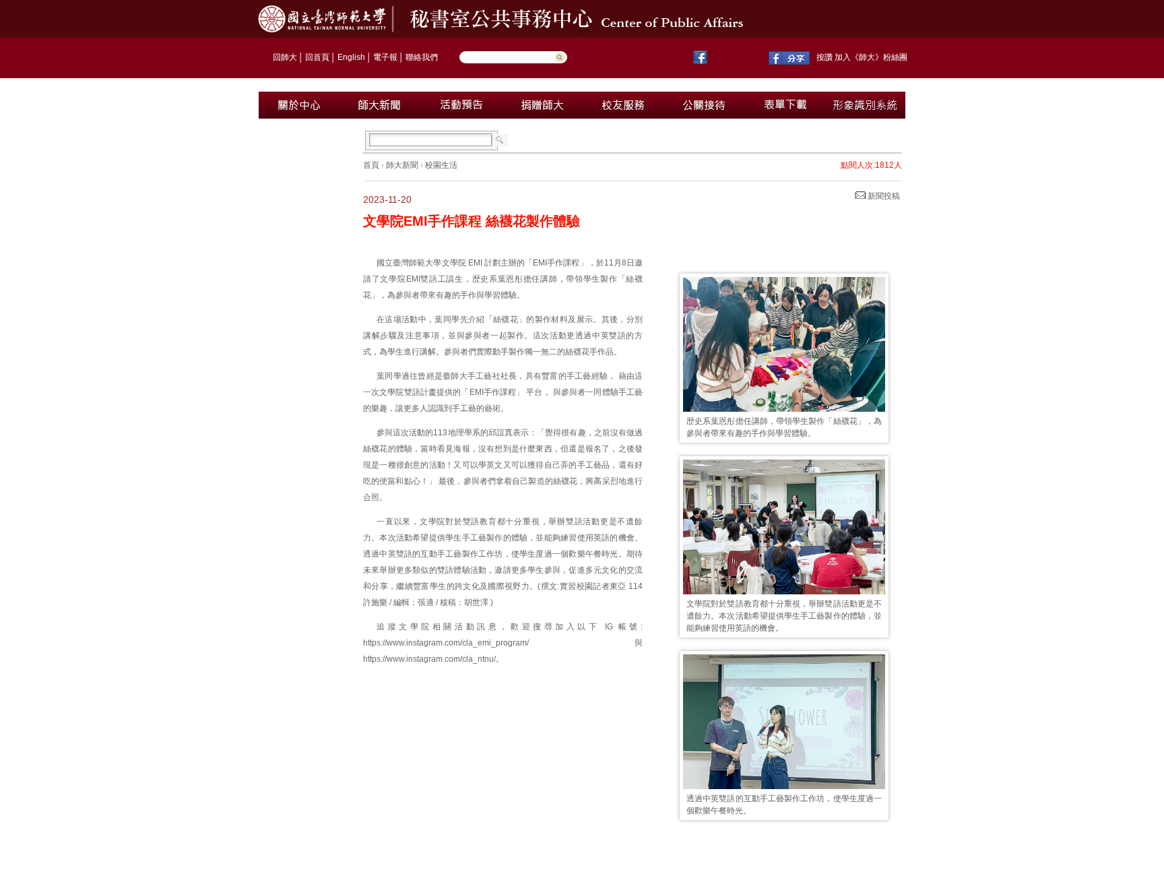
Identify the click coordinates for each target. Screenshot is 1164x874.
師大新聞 (402, 165)
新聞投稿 (883, 196)
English (351, 57)
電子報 (385, 57)
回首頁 (317, 57)
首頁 (371, 165)
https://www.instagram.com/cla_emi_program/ (446, 643)
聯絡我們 (422, 57)
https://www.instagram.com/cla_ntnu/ (429, 659)
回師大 (285, 57)
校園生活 (441, 165)
